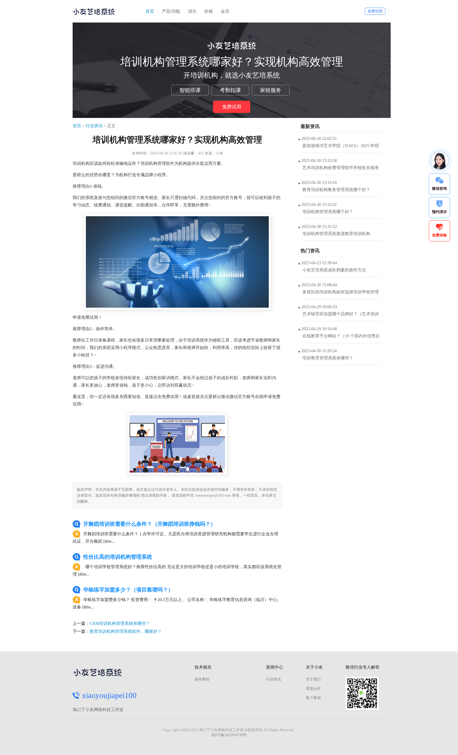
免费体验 (439, 235)
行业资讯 (94, 125)
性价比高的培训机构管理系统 (117, 557)
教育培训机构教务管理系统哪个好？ (336, 189)
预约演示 (439, 212)
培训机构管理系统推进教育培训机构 (336, 233)
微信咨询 (439, 189)
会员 (225, 11)
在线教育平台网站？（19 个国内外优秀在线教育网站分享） (341, 338)
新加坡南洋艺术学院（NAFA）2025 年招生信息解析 (340, 148)
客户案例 (313, 698)
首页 (150, 11)
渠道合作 (313, 689)
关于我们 (313, 679)
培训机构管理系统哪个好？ (327, 211)
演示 (192, 11)
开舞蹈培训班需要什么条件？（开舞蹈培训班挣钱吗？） (149, 524)
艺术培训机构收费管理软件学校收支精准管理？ (340, 170)
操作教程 (202, 679)
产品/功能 (171, 11)
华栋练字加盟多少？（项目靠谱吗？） (128, 590)
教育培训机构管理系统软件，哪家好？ (126, 631)
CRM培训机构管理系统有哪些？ (120, 623)
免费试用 (375, 11)
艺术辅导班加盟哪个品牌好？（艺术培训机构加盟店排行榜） (340, 316)
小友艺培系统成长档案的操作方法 (334, 270)
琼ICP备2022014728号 (229, 735)
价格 (208, 11)
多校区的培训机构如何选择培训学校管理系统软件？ (340, 294)
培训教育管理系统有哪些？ (327, 358)
